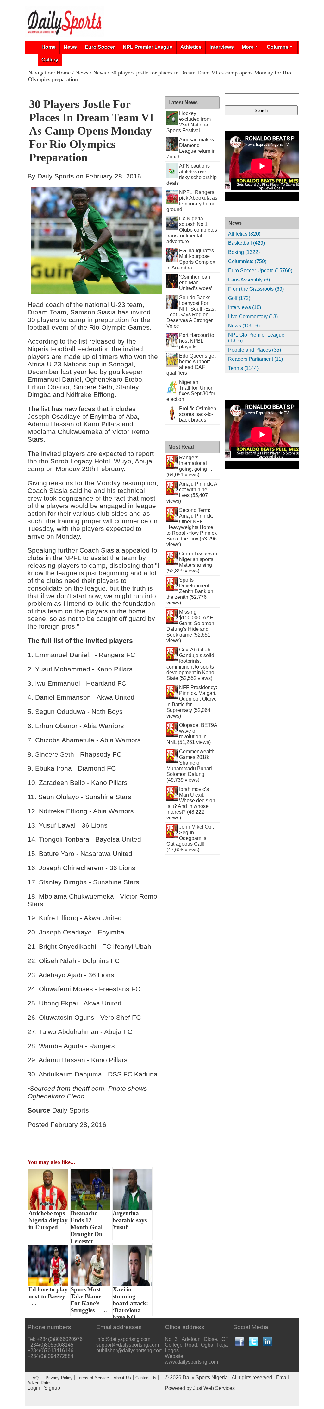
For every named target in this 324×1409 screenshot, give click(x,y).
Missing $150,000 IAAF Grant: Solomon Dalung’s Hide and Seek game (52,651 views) (190, 626)
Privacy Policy (59, 1377)
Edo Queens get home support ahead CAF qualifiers (191, 364)
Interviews (221, 47)
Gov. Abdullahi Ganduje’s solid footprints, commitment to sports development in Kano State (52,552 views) (190, 664)
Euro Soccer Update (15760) (260, 270)
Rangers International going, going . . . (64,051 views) (190, 466)
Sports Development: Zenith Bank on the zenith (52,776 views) (190, 591)
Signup (52, 1388)
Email (282, 1377)
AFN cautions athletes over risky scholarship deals (191, 174)
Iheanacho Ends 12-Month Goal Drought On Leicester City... (87, 1225)
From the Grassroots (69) (256, 289)
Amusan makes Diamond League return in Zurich (191, 148)
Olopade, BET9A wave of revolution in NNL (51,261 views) (191, 733)
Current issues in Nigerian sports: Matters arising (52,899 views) (191, 562)
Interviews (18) (244, 307)
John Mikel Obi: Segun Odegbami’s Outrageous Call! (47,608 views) (190, 838)
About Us (122, 1377)
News (70, 47)
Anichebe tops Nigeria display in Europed (48, 1220)
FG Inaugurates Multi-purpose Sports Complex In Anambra (190, 259)
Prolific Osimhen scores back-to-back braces (197, 414)
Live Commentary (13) (253, 316)
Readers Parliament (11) (255, 359)
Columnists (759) (247, 261)
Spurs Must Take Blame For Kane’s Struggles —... (89, 1300)
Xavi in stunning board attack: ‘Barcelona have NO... (130, 1301)
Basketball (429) (246, 243)
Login (34, 1388)
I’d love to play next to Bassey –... (48, 1296)
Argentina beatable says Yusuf (130, 1220)
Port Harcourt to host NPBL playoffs (196, 341)
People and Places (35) (254, 349)
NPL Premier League (147, 47)
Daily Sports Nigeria (205, 1377)
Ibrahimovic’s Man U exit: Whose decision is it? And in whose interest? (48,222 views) (190, 803)
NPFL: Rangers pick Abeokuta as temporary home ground (192, 201)
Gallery (49, 59)
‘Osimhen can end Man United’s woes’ (195, 282)
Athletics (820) (244, 233)
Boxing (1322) (244, 252)
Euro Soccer (100, 47)
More (248, 47)
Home (48, 47)
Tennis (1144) (243, 368)
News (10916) (244, 325)
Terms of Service (93, 1377)
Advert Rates (40, 1382)
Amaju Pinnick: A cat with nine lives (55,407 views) (191, 492)
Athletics (191, 47)
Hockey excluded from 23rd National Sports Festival (188, 122)
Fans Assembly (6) (249, 279)
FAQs (35, 1377)
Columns (278, 47)
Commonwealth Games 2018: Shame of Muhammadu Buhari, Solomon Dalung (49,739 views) (190, 766)
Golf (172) (239, 298)
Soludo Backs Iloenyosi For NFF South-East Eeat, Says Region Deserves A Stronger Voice (191, 312)
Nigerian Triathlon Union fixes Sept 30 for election (190, 390)
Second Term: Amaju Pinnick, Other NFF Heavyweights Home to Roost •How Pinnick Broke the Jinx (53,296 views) (191, 527)
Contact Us (145, 1377)
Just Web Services (214, 1388)
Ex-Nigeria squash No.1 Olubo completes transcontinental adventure (191, 230)
